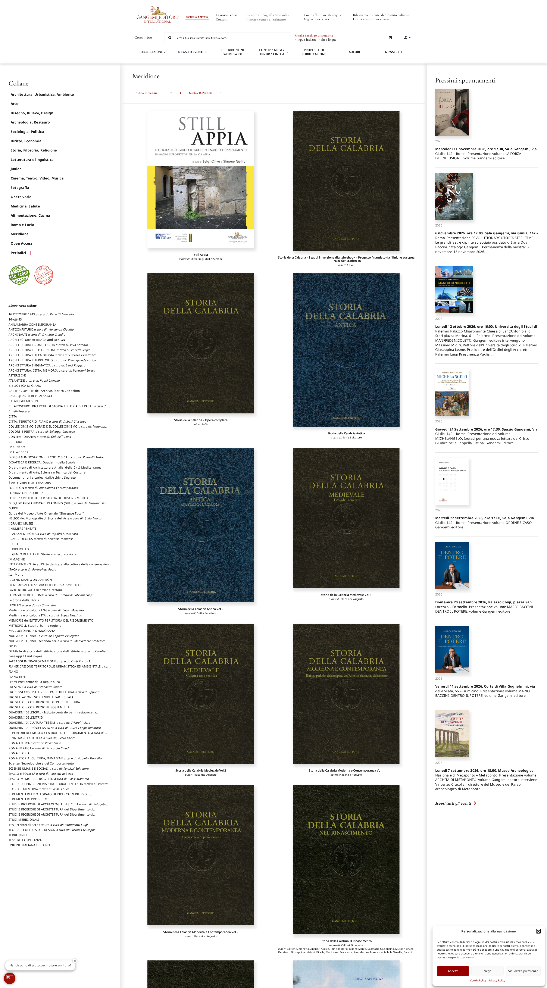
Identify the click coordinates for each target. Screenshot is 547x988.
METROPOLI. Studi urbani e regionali (36, 625)
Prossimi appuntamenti (465, 80)
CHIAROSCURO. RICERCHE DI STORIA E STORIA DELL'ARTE (60, 408)
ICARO (13, 544)
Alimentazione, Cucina (30, 215)
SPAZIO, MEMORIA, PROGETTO (49, 779)
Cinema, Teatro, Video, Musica (37, 178)
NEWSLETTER (394, 52)
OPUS (13, 646)
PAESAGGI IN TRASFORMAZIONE (50, 661)
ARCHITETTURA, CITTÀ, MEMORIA (52, 370)
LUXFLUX (32, 605)
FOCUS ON (43, 488)
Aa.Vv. (350, 265)
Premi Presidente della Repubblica (34, 682)
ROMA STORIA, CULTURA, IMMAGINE (55, 758)
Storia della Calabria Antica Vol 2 (200, 609)
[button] (538, 931)
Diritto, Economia (26, 141)
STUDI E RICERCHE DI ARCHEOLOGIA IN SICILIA (57, 806)
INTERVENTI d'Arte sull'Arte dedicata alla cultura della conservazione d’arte (60, 566)
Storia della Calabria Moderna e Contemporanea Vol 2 (200, 932)
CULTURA (15, 442)
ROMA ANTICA (35, 743)
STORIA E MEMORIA (39, 789)
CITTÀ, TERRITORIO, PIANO (47, 421)
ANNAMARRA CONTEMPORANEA (32, 324)
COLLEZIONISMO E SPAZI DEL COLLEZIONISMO (57, 428)
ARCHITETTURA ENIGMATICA (47, 365)
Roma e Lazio (22, 224)
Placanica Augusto (352, 599)
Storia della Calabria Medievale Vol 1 (346, 595)
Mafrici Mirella (315, 952)
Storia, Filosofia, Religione (34, 150)
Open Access (22, 243)
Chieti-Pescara (19, 411)
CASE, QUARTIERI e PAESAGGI (30, 396)
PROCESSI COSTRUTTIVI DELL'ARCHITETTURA (54, 694)
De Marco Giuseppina (291, 952)
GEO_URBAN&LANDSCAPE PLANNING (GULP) (57, 503)
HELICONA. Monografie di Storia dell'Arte (55, 518)
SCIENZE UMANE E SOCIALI (49, 768)
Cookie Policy (478, 980)
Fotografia (20, 187)
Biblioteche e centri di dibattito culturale (381, 15)
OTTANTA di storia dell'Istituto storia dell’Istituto (58, 653)
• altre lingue (327, 40)
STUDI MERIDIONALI (24, 819)
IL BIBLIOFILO (19, 549)
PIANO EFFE (17, 677)
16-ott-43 (15, 319)
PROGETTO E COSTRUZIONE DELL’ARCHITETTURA (44, 702)
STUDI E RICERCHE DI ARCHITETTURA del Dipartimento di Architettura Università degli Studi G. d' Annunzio (51, 811)
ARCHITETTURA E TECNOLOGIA (52, 355)
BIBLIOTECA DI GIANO (25, 386)
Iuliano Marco (357, 949)
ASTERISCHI (17, 375)
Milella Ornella (393, 952)
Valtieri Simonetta (352, 945)
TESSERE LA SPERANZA (25, 840)
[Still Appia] (200, 179)
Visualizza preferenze (523, 971)
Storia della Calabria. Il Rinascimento (346, 941)
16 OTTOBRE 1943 (41, 314)
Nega (487, 971)
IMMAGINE (17, 559)
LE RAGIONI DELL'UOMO (51, 595)
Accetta (453, 971)
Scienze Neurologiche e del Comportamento (41, 763)
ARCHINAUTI (37, 334)
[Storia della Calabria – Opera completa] (200, 343)
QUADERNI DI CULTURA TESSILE (49, 722)
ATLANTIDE (34, 380)
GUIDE (13, 508)
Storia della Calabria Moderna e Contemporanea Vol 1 (346, 770)
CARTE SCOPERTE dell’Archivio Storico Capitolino (44, 391)
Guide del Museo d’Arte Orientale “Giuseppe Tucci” (46, 513)
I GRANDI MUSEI (21, 523)
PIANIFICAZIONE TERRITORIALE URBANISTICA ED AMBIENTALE (59, 668)
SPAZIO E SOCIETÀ (41, 774)
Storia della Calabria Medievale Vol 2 (200, 770)
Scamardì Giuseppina (381, 949)
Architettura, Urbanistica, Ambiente (42, 94)
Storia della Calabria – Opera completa (200, 420)
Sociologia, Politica (27, 131)
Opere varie (21, 196)
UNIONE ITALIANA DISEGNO (29, 845)
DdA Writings (18, 452)
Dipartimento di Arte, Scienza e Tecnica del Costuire (47, 472)
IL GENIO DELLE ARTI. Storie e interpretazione (42, 554)
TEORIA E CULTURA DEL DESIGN (52, 830)
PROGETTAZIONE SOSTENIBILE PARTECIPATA (41, 697)
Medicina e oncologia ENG (46, 610)
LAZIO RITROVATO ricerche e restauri (36, 590)
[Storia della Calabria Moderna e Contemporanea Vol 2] (200, 855)
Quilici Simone (213, 259)
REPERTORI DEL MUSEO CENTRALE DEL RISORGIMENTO (56, 735)
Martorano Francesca (339, 952)
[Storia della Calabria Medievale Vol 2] (200, 694)
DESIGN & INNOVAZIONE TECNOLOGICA (57, 457)
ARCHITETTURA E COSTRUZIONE (49, 350)
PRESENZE (36, 687)
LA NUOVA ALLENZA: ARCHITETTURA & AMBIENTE (45, 585)
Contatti (222, 19)
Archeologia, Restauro (30, 122)
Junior (16, 168)
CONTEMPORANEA (40, 437)
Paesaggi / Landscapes (25, 656)
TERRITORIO (18, 835)
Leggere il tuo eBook (317, 19)
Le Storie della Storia (24, 600)
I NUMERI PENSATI (22, 528)
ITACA (32, 569)
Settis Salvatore (352, 437)
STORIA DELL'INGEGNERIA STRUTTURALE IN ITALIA (58, 786)
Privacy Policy (496, 980)
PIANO (13, 671)
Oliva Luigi (197, 259)
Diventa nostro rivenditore (371, 19)
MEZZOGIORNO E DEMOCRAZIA (32, 631)
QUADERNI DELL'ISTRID (26, 717)
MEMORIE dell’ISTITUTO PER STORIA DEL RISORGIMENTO (51, 620)
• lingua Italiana (305, 40)
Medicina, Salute (25, 206)
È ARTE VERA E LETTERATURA (30, 483)
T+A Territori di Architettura (48, 825)
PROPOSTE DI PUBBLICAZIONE (314, 52)
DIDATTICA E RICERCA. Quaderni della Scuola (42, 462)
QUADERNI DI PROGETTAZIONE (55, 728)
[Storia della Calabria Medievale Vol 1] (346, 518)
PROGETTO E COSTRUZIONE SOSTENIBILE (39, 707)
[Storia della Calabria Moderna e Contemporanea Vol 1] (346, 694)
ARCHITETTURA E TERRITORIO (52, 360)
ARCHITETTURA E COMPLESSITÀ (48, 345)
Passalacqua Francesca (368, 952)
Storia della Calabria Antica (346, 433)
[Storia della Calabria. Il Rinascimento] (346, 859)
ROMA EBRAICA (40, 748)
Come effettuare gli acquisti (323, 15)
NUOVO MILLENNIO (44, 636)
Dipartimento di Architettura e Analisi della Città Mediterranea (55, 467)
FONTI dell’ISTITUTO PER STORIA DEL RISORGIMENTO (48, 498)
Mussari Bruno (404, 949)
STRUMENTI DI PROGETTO (28, 799)
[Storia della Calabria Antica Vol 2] (200, 525)
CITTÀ (13, 416)
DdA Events (17, 447)
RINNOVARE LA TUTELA (42, 738)
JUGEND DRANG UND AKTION (30, 580)
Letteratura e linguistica (32, 159)
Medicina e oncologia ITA (45, 615)
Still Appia (201, 255)
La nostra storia (227, 15)
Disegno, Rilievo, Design (32, 113)
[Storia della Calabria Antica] (346, 350)
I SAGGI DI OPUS (41, 539)
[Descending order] (180, 93)
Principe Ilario (339, 949)
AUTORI (354, 52)
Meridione (20, 234)
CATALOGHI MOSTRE (24, 401)
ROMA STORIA (19, 753)
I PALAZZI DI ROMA (43, 534)
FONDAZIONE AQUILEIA (26, 493)
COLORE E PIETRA (42, 431)
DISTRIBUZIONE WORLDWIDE (233, 52)
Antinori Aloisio (319, 949)
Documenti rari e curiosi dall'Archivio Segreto (42, 477)
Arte (14, 103)
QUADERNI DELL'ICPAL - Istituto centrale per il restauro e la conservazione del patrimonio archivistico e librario (52, 714)
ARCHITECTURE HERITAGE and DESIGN (37, 340)
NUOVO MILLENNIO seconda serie (57, 641)
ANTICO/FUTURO (41, 329)
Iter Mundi (16, 574)
